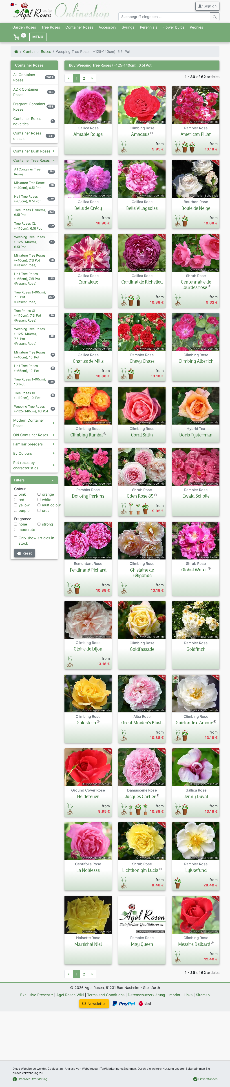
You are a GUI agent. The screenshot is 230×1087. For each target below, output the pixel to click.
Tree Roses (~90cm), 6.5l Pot (30, 212)
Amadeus (140, 134)
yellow (24, 505)
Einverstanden (207, 1079)
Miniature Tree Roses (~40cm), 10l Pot (30, 354)
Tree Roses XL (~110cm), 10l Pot (27, 395)
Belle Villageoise (142, 208)
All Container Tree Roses (27, 171)
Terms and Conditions (105, 995)
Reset (27, 553)
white (46, 499)
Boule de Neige (195, 208)
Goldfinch (196, 649)
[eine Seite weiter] (92, 78)
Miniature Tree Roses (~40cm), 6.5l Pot (30, 185)
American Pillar (196, 134)
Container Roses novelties (27, 121)
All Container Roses (24, 77)
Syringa (128, 27)
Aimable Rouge (88, 134)
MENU (37, 37)
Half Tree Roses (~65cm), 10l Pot (26, 368)
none (23, 524)
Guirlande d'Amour (194, 723)
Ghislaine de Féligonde (142, 573)
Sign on (210, 6)
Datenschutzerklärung (146, 995)
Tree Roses (50, 27)
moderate (27, 529)
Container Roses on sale (27, 136)
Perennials (148, 27)
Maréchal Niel (88, 944)
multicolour (51, 505)
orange (48, 494)
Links (188, 995)
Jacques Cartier (140, 797)
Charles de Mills (88, 361)
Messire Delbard (194, 944)
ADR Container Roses (25, 92)
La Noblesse (88, 870)
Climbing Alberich (196, 361)
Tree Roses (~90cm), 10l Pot (30, 381)
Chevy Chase (142, 361)
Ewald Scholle (196, 496)
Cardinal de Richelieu (142, 282)
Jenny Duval (196, 797)
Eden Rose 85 (140, 496)
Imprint (174, 995)
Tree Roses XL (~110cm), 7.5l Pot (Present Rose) (27, 315)
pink (22, 494)
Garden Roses (24, 27)
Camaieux (88, 282)
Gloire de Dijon (88, 649)
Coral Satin (142, 435)
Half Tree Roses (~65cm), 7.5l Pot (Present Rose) (27, 278)
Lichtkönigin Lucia (140, 870)
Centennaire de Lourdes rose (196, 285)
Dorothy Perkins (88, 496)
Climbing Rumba (86, 435)
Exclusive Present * (36, 995)
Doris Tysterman (195, 435)
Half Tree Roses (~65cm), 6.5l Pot (27, 199)
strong (47, 524)
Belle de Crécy (88, 208)
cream (47, 510)
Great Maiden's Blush (142, 723)
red (21, 499)
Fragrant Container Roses (29, 107)
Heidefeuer (88, 797)
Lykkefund (196, 870)
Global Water (194, 570)
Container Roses (79, 27)
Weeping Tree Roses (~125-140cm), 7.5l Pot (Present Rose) (29, 336)
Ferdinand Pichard (88, 570)
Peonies (196, 27)
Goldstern (86, 723)
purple (24, 510)
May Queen (142, 944)
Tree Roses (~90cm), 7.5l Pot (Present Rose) (30, 297)
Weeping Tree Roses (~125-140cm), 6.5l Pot (29, 241)
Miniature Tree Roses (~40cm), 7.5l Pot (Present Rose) (30, 260)
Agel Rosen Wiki (70, 995)
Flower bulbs (173, 27)
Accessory (107, 27)
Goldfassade (142, 649)
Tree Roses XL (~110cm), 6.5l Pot (28, 225)
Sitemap (203, 995)
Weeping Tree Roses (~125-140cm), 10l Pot (31, 409)
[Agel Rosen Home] (16, 51)
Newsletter (97, 1003)
